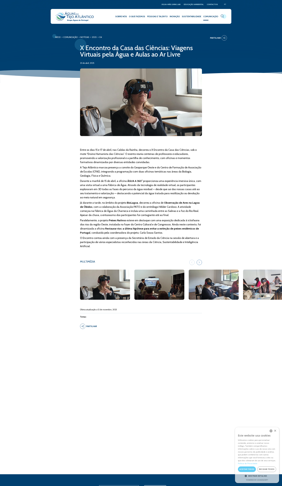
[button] (199, 262)
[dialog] (257, 455)
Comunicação (70, 37)
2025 (94, 37)
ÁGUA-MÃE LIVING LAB (171, 4)
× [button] (275, 431)
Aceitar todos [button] (246, 469)
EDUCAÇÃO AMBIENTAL (194, 4)
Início (58, 37)
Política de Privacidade (247, 463)
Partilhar (215, 38)
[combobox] (271, 430)
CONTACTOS (212, 4)
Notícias (84, 37)
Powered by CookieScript (257, 480)
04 (100, 37)
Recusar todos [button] (267, 469)
